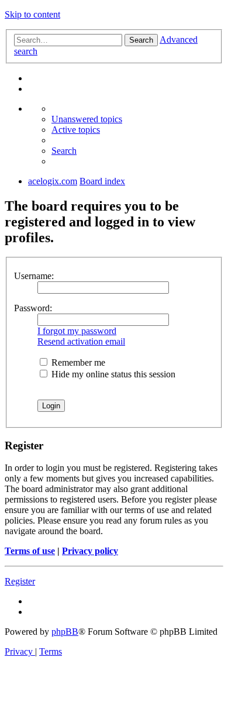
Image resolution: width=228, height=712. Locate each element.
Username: (34, 276)
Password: (33, 308)
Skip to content (32, 14)
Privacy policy (90, 551)
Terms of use (30, 551)
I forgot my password (76, 331)
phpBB (64, 632)
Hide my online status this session (112, 374)
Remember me (77, 362)
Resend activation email (81, 341)
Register (20, 581)
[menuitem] (86, 119)
